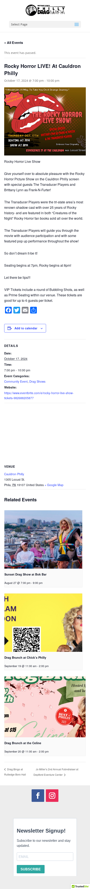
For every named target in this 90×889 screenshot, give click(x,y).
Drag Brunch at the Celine (22, 743)
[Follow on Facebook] (38, 795)
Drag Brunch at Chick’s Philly (25, 657)
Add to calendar (25, 328)
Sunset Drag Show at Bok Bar (25, 574)
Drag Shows (37, 381)
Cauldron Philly (14, 474)
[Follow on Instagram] (52, 795)
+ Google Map (54, 485)
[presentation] (43, 539)
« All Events (13, 42)
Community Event (16, 381)
